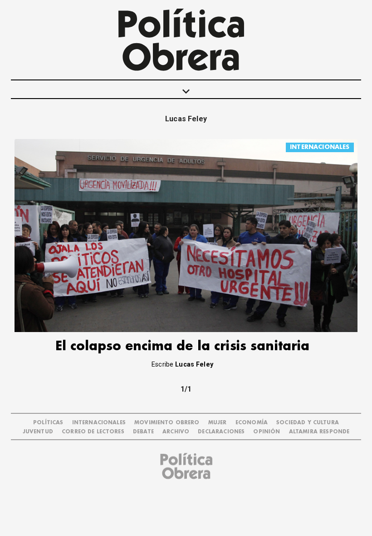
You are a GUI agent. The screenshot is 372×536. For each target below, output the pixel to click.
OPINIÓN (266, 431)
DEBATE (143, 431)
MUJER (217, 422)
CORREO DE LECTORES (93, 431)
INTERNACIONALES (319, 147)
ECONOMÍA (251, 422)
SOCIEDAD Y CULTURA (307, 422)
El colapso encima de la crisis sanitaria (182, 346)
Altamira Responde (319, 431)
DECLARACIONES (221, 431)
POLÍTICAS (48, 422)
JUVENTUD (38, 431)
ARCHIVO (175, 431)
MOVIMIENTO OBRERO (167, 422)
